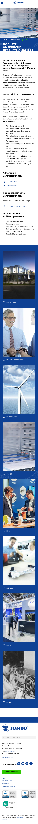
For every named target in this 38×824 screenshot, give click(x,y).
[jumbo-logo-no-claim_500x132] (19, 2)
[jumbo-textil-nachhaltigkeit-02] (19, 366)
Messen (9, 645)
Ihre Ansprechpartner (14, 360)
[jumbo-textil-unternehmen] (19, 251)
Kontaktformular (7, 757)
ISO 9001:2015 (12, 182)
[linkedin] (18, 763)
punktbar (4, 819)
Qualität (9, 474)
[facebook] (31, 763)
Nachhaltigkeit (11, 417)
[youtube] (22, 763)
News (8, 531)
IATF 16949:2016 (13, 186)
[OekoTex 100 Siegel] (9, 800)
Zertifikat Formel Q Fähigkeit (17, 206)
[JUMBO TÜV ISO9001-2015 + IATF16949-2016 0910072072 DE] (9, 791)
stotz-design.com (21, 817)
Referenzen (10, 588)
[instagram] (26, 763)
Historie (9, 702)
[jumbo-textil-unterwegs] (19, 594)
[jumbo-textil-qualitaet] (19, 423)
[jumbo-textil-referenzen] (19, 537)
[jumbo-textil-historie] (19, 651)
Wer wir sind (11, 302)
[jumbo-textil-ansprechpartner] (19, 309)
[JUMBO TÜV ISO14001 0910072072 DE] (28, 791)
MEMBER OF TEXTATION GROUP (10, 814)
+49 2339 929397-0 (11, 752)
